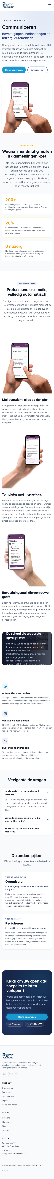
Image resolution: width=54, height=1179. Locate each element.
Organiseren (7, 1088)
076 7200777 (36, 1024)
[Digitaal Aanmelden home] (8, 5)
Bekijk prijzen (37, 70)
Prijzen (5, 1100)
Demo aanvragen (14, 70)
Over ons (6, 1118)
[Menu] (49, 5)
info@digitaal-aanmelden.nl (14, 1153)
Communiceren (8, 1096)
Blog (4, 1126)
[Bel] (10, 1074)
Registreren (7, 1092)
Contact (5, 1130)
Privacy (5, 1170)
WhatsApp (16, 1024)
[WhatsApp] (4, 1074)
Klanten (5, 1122)
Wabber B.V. (40, 1165)
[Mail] (16, 1074)
